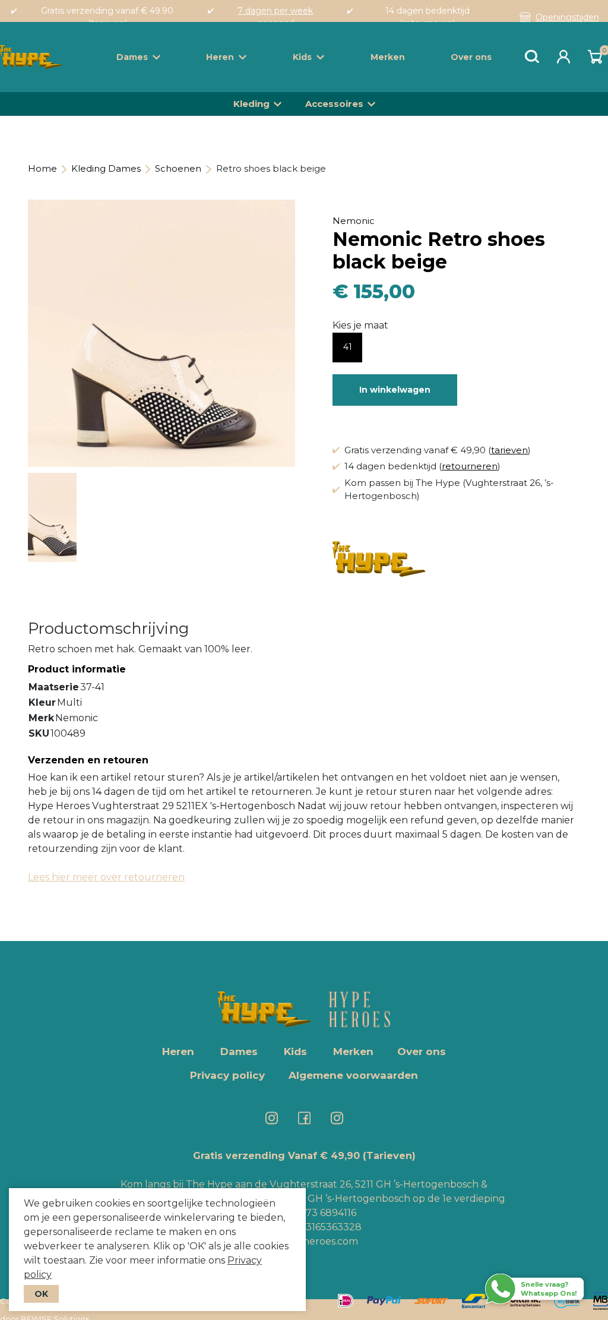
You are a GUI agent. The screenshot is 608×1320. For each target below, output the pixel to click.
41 (347, 347)
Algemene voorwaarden (353, 1075)
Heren (220, 57)
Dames (132, 57)
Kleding (251, 103)
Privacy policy (227, 1075)
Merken (387, 57)
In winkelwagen (394, 389)
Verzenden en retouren (88, 760)
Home (42, 168)
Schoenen (178, 168)
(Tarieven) (389, 1155)
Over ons (471, 57)
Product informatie (77, 669)
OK (41, 1294)
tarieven (509, 450)
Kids (302, 57)
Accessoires (334, 103)
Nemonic (353, 220)
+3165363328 (330, 1227)
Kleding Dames (106, 168)
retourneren (470, 466)
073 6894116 (327, 1212)
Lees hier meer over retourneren (106, 877)
